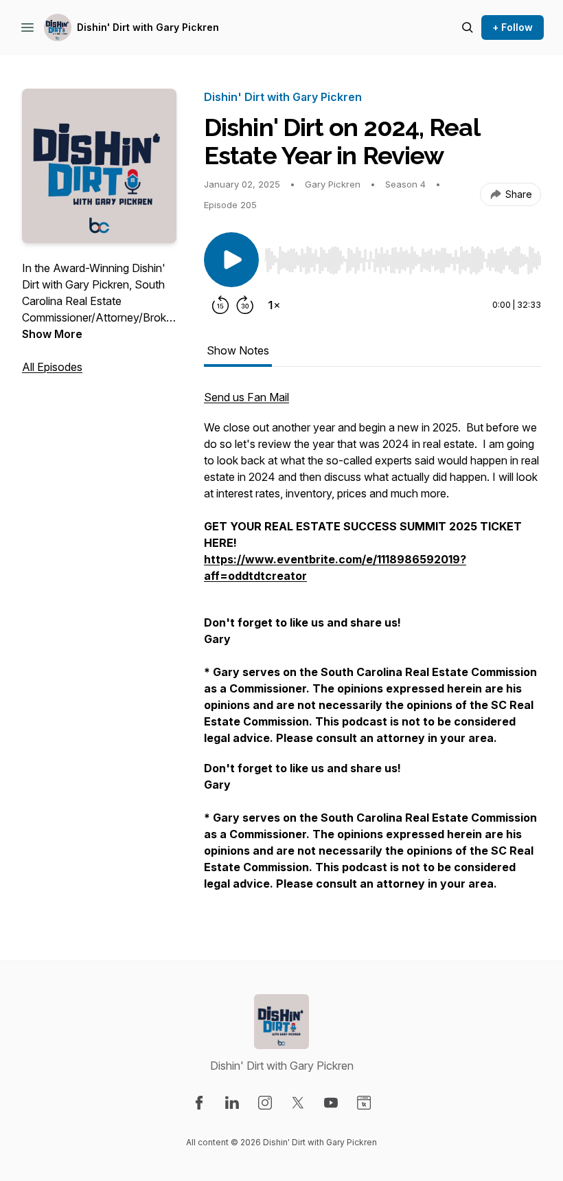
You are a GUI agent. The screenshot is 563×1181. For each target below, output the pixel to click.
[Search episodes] (467, 27)
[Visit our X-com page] (298, 1103)
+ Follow (512, 27)
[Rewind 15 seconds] (220, 305)
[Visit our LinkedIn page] (232, 1103)
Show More (52, 334)
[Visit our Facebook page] (199, 1103)
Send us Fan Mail (246, 397)
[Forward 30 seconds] (245, 305)
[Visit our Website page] (364, 1103)
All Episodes (52, 367)
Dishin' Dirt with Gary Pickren (148, 27)
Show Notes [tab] (238, 350)
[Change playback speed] (274, 305)
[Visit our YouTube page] (331, 1103)
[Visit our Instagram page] (265, 1103)
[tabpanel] (372, 647)
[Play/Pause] (231, 259)
